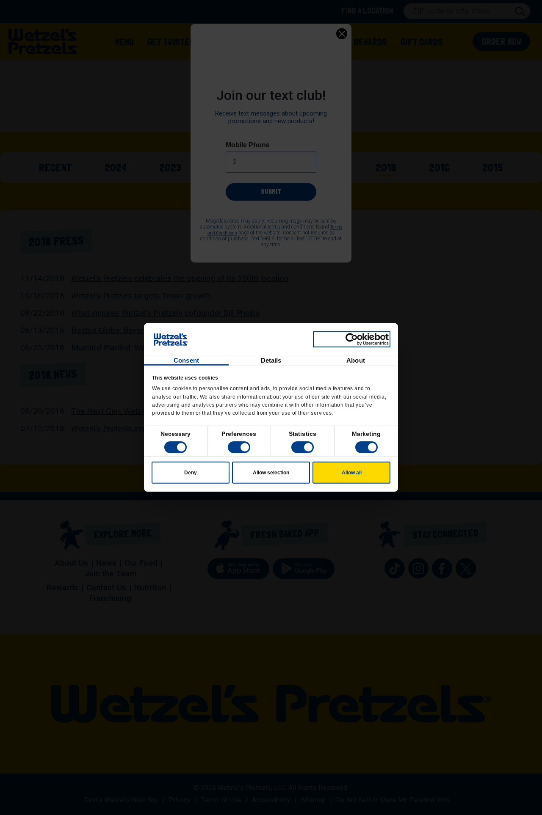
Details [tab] (271, 360)
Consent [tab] (186, 360)
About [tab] (355, 360)
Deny (190, 473)
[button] (239, 447)
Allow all (352, 473)
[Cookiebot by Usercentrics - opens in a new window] (352, 339)
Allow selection (271, 473)
